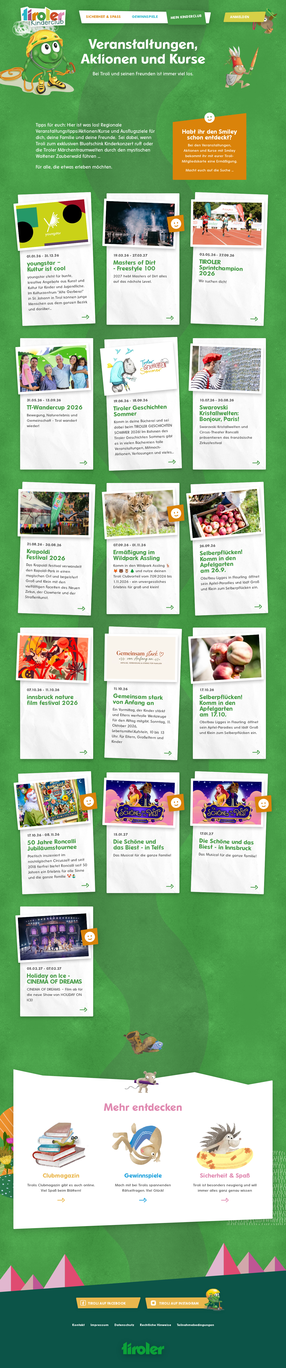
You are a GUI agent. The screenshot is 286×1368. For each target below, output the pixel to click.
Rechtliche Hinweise (155, 1325)
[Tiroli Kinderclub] (43, 16)
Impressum (99, 1325)
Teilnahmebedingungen (195, 1325)
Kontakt (78, 1325)
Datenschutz (124, 1325)
